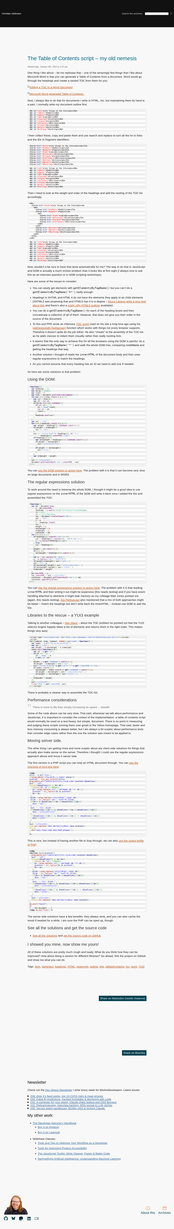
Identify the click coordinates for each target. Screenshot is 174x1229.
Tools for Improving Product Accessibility (62, 1148)
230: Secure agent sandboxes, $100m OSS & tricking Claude (67, 1108)
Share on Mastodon (122, 998)
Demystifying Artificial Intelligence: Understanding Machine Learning (79, 1158)
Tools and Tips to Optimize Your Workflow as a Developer (73, 1142)
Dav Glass (71, 622)
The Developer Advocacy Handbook (54, 1123)
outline (94, 966)
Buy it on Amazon (48, 1127)
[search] (171, 13)
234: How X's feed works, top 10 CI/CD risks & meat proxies (66, 1096)
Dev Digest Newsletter (58, 1089)
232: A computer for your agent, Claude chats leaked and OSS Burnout (73, 1102)
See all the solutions (45, 935)
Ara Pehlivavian (70, 599)
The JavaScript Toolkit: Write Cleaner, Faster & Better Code (74, 1153)
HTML (71, 966)
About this (148, 1212)
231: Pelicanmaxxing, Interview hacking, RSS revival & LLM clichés (71, 1105)
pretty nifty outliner (84, 305)
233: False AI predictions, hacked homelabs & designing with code (70, 1099)
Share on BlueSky (134, 1052)
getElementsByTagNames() (49, 327)
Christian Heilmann (11, 13)
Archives (164, 1212)
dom (37, 966)
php (101, 966)
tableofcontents (115, 966)
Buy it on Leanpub (49, 1132)
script (82, 323)
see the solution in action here (60, 470)
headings (60, 966)
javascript (82, 966)
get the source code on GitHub (82, 935)
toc (128, 966)
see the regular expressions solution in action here (69, 587)
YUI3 (141, 966)
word (134, 966)
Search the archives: (132, 13)
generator (47, 966)
